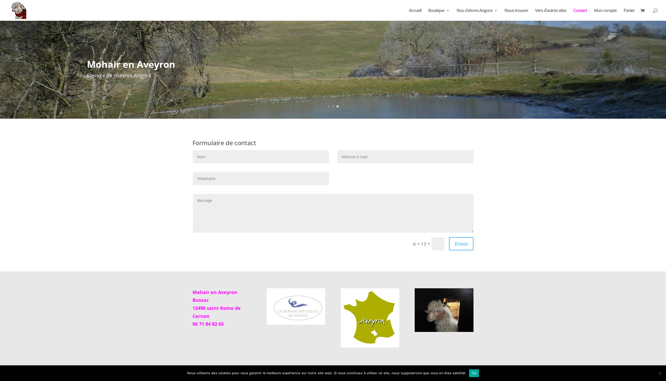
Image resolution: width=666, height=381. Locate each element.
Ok (474, 373)
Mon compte (605, 11)
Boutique (436, 11)
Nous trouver (516, 11)
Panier (629, 11)
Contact (580, 11)
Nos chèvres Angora (474, 11)
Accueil (415, 11)
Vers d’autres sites (550, 11)
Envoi (461, 243)
